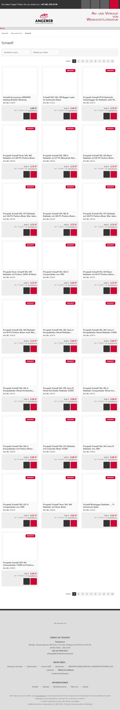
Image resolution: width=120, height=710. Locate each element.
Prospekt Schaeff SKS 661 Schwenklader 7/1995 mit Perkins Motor (18, 565)
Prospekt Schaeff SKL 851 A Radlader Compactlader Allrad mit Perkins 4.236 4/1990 (98, 390)
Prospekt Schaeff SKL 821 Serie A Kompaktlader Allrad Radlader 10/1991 (58, 332)
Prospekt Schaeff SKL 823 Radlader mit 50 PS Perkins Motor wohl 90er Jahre (19, 332)
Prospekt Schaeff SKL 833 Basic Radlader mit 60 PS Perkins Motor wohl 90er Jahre (98, 274)
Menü (2, 28)
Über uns (74, 687)
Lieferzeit (50, 670)
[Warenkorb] (114, 4)
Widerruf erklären (66, 670)
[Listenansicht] (117, 52)
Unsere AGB (46, 667)
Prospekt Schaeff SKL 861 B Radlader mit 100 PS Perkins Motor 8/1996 (59, 216)
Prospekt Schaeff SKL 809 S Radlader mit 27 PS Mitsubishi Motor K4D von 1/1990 (59, 158)
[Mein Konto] (95, 4)
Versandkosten (32, 110)
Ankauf (85, 687)
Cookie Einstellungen (60, 674)
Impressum (59, 667)
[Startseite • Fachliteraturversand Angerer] (44, 15)
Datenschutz (32, 667)
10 (112, 61)
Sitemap (45, 687)
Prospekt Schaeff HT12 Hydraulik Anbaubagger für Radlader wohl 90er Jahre (99, 99)
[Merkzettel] (104, 4)
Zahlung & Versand (14, 667)
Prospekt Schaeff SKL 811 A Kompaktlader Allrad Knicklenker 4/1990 (18, 390)
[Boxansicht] (115, 52)
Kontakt (35, 687)
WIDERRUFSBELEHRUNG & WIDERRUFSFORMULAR (90, 667)
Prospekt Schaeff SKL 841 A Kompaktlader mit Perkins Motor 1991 (17, 448)
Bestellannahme (59, 687)
